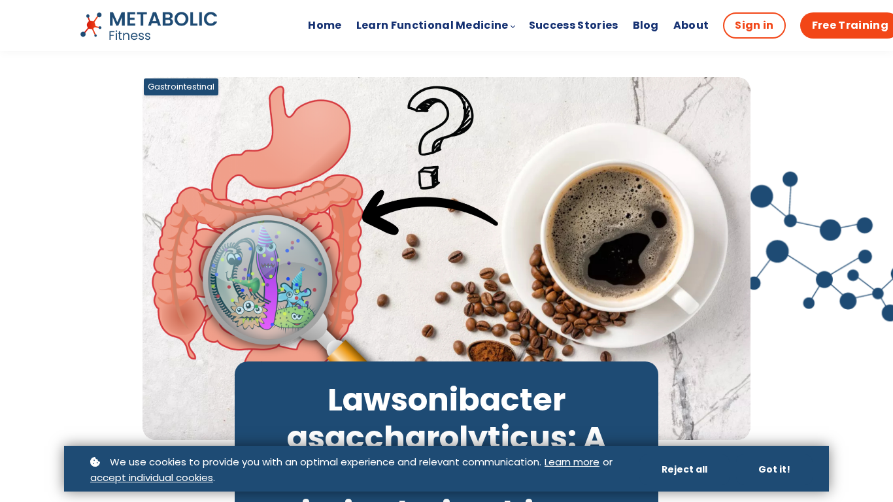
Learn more (572, 462)
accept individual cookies (151, 477)
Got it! (774, 469)
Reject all (684, 469)
